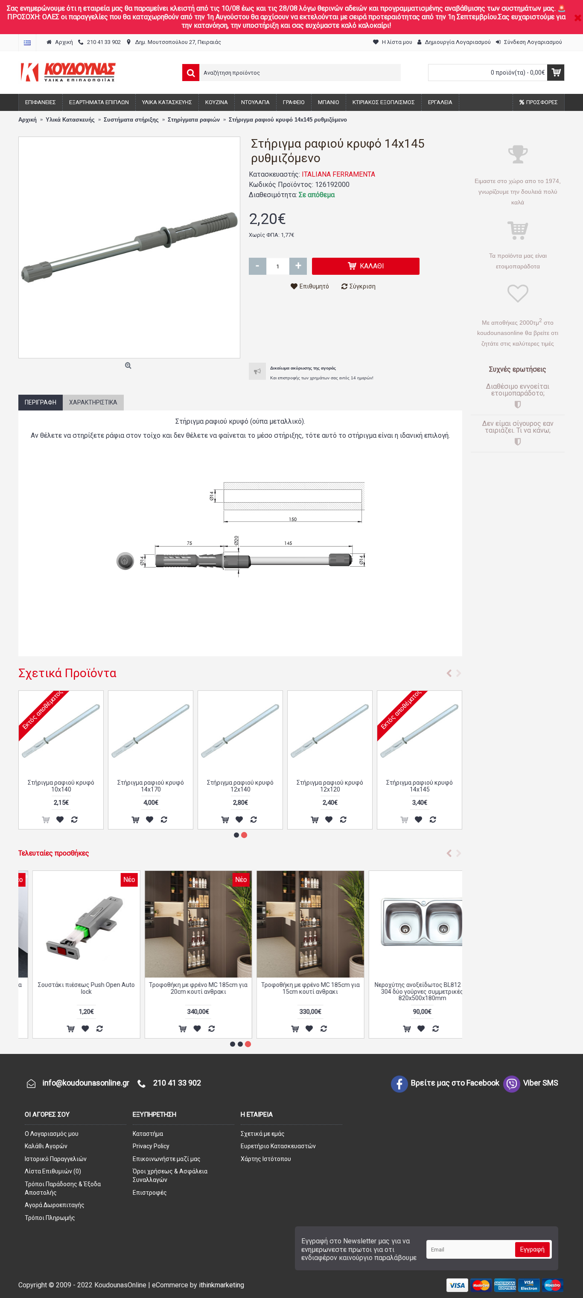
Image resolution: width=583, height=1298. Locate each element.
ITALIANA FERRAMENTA (338, 174)
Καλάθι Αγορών (46, 1146)
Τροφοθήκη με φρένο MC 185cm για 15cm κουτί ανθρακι (296, 988)
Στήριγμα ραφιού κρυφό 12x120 (419, 785)
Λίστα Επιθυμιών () (53, 1171)
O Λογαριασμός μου (52, 1133)
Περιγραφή (40, 402)
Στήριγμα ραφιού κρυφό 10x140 (150, 785)
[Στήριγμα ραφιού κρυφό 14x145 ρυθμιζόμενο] (129, 247)
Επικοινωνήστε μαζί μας (167, 1158)
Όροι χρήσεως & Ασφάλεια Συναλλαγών (170, 1175)
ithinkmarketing (221, 1285)
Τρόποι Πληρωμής (50, 1217)
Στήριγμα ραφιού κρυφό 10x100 (61, 785)
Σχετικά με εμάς (263, 1133)
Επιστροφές (150, 1192)
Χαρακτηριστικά (93, 402)
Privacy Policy (151, 1146)
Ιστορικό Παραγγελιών (56, 1158)
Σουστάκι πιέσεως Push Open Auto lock (72, 988)
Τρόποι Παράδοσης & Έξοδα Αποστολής (63, 1188)
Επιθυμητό (314, 286)
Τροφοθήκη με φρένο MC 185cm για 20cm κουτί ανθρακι (184, 988)
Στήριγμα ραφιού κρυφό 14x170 (240, 785)
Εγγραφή (532, 1249)
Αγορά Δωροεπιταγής (55, 1205)
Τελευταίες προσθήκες (53, 853)
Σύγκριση (363, 286)
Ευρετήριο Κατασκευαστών (278, 1146)
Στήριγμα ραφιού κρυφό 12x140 (330, 785)
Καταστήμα (148, 1133)
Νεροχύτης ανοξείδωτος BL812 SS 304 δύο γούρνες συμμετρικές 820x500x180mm (408, 991)
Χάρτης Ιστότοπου (266, 1158)
